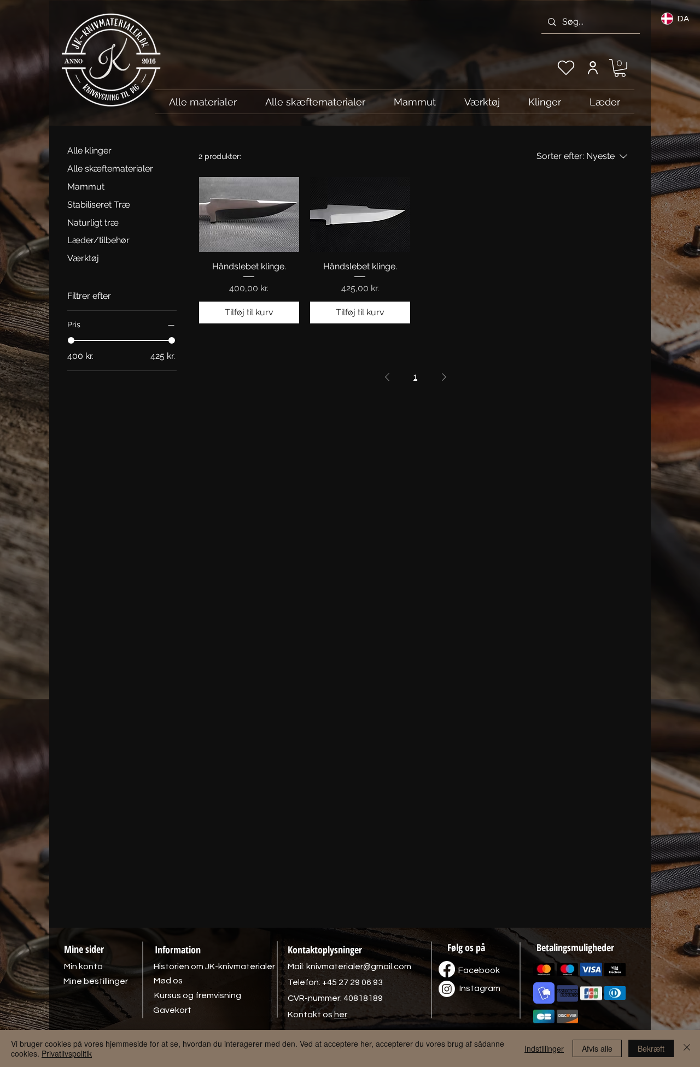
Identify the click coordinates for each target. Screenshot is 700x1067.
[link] (620, 68)
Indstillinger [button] (544, 1048)
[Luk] (686, 1048)
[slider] (71, 340)
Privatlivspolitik (67, 1053)
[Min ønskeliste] (566, 68)
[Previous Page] (387, 377)
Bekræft (651, 1048)
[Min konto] (592, 67)
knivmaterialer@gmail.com (358, 966)
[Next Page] (444, 377)
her (340, 1014)
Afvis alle (597, 1048)
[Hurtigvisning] (249, 214)
